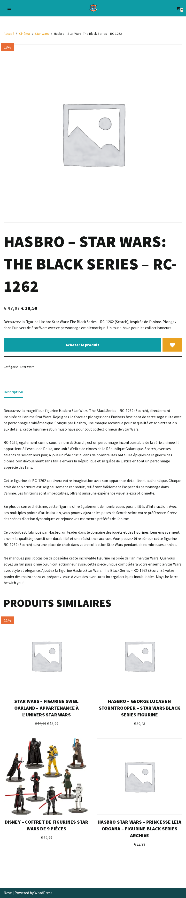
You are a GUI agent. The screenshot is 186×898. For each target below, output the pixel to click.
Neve (8, 892)
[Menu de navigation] (9, 8)
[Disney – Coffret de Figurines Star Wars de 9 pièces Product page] (46, 776)
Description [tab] (13, 391)
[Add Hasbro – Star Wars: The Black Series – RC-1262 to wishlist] (172, 345)
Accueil (9, 33)
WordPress (43, 892)
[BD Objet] (93, 8)
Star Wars (42, 33)
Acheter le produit (82, 344)
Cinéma (24, 33)
